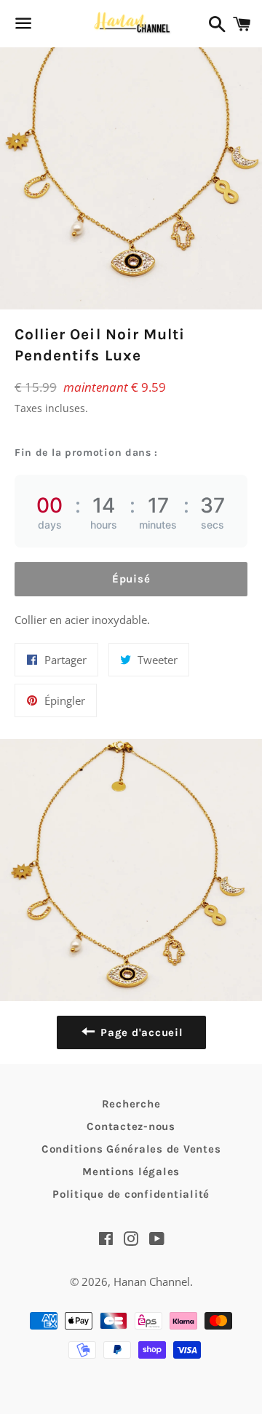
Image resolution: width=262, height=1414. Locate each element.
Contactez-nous (131, 1126)
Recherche (131, 1103)
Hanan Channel (152, 1281)
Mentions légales (131, 1171)
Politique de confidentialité (131, 1194)
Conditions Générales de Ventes (131, 1149)
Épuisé (131, 578)
